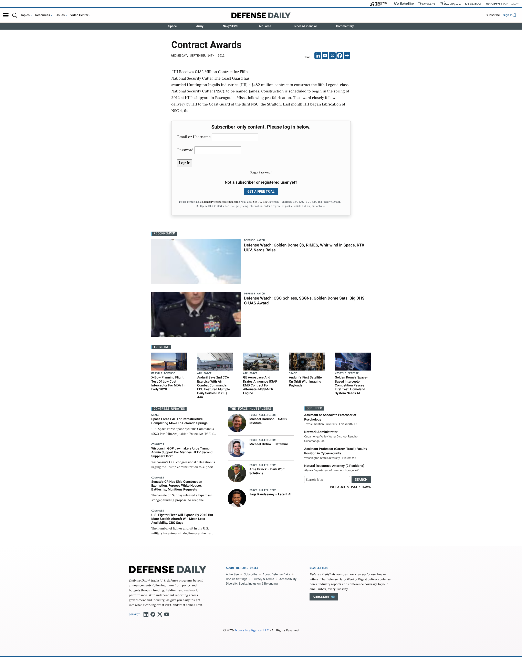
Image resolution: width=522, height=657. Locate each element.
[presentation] (237, 423)
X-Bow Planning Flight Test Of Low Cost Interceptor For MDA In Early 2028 (168, 383)
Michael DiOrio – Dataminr (268, 444)
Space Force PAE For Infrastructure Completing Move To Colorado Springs (179, 421)
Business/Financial (304, 26)
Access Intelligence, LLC (251, 630)
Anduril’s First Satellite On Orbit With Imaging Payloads (305, 381)
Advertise (232, 574)
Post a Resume (361, 486)
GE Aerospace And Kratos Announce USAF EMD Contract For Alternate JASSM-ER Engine (260, 385)
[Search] (14, 15)
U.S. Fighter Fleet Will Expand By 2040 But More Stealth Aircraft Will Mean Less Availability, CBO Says (182, 519)
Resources (42, 15)
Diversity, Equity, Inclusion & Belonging (252, 583)
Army (199, 26)
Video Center (79, 15)
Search (361, 480)
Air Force (265, 26)
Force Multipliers (262, 415)
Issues (60, 15)
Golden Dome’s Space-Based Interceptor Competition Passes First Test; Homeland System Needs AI (351, 385)
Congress (157, 444)
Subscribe (493, 15)
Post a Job (337, 486)
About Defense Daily (276, 574)
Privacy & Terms (263, 579)
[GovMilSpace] (450, 3)
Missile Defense (163, 373)
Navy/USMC (231, 26)
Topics (25, 15)
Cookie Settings (236, 579)
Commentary (345, 26)
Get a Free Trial (261, 191)
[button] (5, 15)
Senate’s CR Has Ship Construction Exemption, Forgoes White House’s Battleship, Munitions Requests (176, 485)
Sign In (508, 15)
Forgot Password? (261, 172)
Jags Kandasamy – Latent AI (270, 494)
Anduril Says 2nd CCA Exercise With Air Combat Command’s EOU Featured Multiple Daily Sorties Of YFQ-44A (213, 387)
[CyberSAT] (473, 4)
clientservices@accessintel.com (220, 202)
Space (172, 26)
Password (185, 150)
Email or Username (194, 137)
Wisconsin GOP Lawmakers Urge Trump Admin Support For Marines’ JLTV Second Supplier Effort (181, 452)
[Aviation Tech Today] (502, 4)
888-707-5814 (261, 202)
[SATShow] (426, 4)
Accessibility (287, 579)
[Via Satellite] (404, 3)
